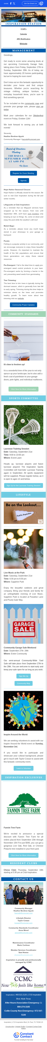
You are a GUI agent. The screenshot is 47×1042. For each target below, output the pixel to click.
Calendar (23, 34)
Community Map (23, 683)
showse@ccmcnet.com (23, 955)
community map (32, 103)
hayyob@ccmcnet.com (31, 139)
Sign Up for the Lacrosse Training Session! (23, 485)
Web (22, 44)
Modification (25, 39)
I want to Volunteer (23, 768)
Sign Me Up (23, 676)
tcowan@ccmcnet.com (23, 923)
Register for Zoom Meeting (23, 173)
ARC (18, 39)
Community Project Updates (23, 305)
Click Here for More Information (23, 389)
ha (16, 913)
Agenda (23, 181)
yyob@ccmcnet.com (25, 913)
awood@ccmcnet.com (23, 933)
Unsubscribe (10, 1027)
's (25, 29)
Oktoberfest (38, 116)
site (25, 44)
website (21, 298)
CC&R (23, 29)
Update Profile (20, 1027)
